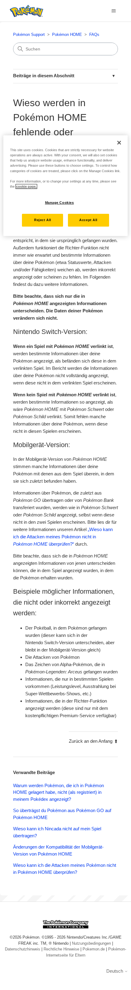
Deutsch (115, 971)
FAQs (94, 34)
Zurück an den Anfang (90, 741)
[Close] (119, 142)
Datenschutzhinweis (22, 949)
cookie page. (26, 186)
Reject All (42, 220)
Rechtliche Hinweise (61, 949)
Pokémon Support (29, 34)
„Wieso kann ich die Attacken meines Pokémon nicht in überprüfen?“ (63, 537)
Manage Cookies (59, 202)
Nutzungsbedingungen (91, 943)
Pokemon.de (94, 949)
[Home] (25, 11)
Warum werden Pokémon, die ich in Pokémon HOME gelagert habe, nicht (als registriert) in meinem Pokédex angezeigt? (58, 792)
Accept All (88, 220)
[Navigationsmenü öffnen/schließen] (114, 11)
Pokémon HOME (67, 34)
